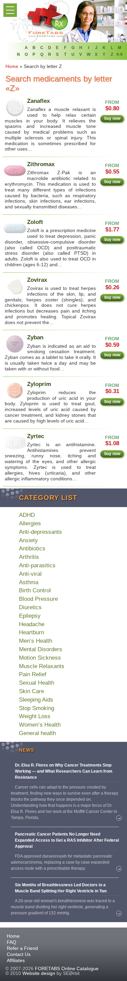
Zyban (35, 337)
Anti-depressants (40, 532)
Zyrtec (35, 436)
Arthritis (29, 557)
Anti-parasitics (37, 565)
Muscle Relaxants (41, 666)
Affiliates (16, 960)
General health (37, 733)
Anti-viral (30, 574)
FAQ (11, 942)
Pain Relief (32, 674)
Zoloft (35, 222)
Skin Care (31, 691)
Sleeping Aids (36, 700)
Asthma (28, 582)
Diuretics (30, 607)
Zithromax (41, 164)
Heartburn (31, 632)
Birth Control (35, 590)
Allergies (30, 523)
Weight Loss (34, 716)
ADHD (27, 515)
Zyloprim (39, 384)
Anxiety (28, 540)
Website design (38, 973)
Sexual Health (36, 683)
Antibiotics (32, 548)
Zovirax (37, 280)
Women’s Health (40, 725)
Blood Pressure (38, 599)
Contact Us (18, 954)
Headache (31, 624)
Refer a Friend (22, 948)
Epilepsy (30, 616)
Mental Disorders (40, 649)
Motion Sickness (40, 658)
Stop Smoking (36, 708)
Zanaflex (38, 101)
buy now (112, 118)
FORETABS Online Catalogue (67, 968)
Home (13, 936)
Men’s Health (35, 641)
